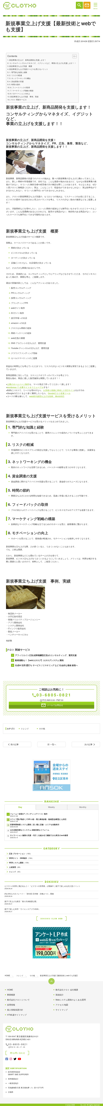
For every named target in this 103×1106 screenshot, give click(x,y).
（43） (15, 871)
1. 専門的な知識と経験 (18, 72)
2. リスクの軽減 (15, 75)
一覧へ (51, 744)
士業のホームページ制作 (18, 384)
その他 (42, 728)
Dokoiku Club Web (51, 918)
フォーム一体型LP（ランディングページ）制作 (28, 814)
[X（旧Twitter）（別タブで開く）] (15, 1059)
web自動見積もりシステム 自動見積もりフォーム (29, 830)
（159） (19, 862)
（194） (21, 858)
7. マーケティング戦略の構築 (21, 90)
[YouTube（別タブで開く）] (19, 1059)
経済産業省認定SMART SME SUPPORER (18, 1073)
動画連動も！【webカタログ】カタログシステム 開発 (39, 660)
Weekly (51, 807)
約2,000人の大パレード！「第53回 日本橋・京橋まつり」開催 (29, 894)
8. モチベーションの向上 (20, 93)
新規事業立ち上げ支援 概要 (20, 66)
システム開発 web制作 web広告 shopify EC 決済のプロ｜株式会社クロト (19, 5)
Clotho (77, 1105)
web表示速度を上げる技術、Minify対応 (46, 396)
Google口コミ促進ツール (59, 393)
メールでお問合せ (52, 705)
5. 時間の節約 (14, 84)
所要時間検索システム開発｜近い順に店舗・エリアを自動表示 (34, 824)
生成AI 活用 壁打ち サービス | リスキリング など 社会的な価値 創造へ (46, 665)
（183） (20, 853)
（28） (15, 867)
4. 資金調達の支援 (16, 81)
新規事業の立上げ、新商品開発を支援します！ (27, 60)
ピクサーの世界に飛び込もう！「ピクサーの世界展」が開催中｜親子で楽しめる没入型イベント (42, 887)
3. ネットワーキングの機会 (20, 78)
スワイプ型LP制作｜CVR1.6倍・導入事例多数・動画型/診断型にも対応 (38, 819)
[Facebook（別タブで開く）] (7, 1059)
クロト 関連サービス (18, 99)
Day (20, 807)
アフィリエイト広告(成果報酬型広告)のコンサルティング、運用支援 (46, 655)
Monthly (82, 807)
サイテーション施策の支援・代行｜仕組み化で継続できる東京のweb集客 (39, 835)
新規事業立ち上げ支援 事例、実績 (24, 96)
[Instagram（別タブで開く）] (11, 1059)
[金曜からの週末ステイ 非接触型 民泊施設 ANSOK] (51, 775)
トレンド (25, 728)
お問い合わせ (17, 1052)
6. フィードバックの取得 (20, 87)
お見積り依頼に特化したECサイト (58, 390)
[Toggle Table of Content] (73, 56)
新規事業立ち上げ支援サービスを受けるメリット (28, 69)
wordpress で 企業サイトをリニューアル (25, 387)
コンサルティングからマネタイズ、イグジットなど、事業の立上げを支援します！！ (42, 63)
